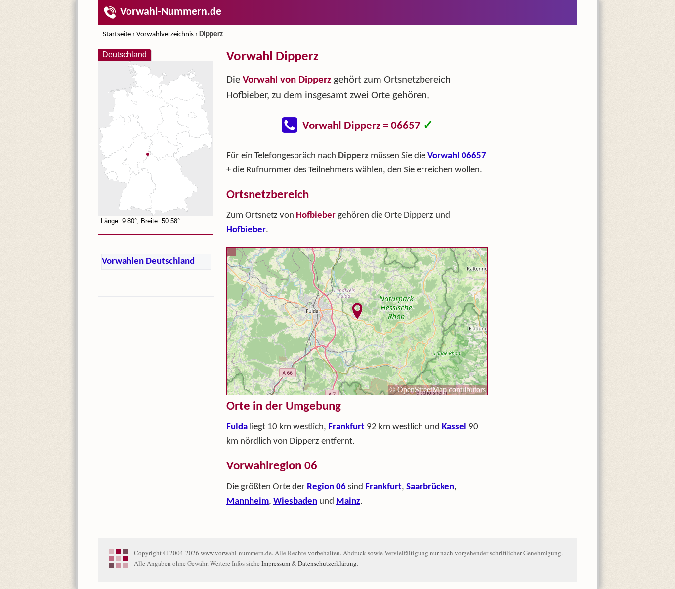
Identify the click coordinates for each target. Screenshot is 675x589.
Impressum (275, 563)
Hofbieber (246, 230)
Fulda (237, 427)
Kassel (454, 427)
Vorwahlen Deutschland (148, 261)
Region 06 (326, 487)
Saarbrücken (430, 487)
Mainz (348, 501)
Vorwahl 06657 (456, 156)
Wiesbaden (295, 501)
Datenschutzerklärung (327, 563)
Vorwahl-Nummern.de (170, 12)
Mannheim (247, 501)
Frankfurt (346, 427)
